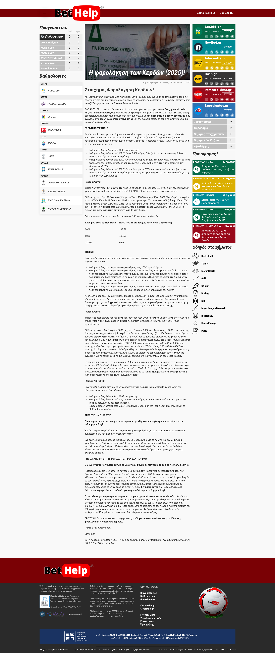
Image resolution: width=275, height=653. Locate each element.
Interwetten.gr (216, 58)
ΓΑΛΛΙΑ (44, 150)
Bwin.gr (211, 74)
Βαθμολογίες (124, 650)
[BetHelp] (68, 570)
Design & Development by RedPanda (54, 650)
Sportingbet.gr (216, 105)
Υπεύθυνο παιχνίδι (150, 618)
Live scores (96, 650)
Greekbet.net (147, 599)
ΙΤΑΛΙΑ (43, 137)
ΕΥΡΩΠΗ (44, 176)
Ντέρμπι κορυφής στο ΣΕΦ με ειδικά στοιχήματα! (215, 201)
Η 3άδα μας (47, 52)
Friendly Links (147, 614)
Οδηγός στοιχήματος (212, 247)
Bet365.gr (213, 26)
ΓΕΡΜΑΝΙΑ (45, 123)
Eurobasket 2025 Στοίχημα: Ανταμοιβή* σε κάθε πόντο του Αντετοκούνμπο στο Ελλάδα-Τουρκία (216, 235)
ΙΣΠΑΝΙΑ (44, 110)
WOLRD (44, 84)
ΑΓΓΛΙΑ (44, 97)
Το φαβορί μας (49, 42)
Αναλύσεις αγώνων (109, 650)
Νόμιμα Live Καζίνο (206, 140)
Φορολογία (201, 128)
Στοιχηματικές (137, 650)
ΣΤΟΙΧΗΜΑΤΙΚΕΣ (206, 12)
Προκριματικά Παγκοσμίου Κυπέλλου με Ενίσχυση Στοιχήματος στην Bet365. (218, 169)
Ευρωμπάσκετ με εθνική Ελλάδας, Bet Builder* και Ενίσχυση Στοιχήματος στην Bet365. (217, 217)
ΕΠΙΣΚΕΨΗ (228, 31)
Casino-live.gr (148, 605)
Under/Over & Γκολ (51, 58)
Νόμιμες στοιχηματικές (209, 134)
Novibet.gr (213, 42)
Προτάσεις (78, 650)
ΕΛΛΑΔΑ (44, 163)
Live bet (87, 650)
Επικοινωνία (147, 621)
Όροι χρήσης (147, 624)
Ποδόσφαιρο (54, 36)
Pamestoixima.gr (218, 90)
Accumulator (48, 63)
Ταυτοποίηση (202, 121)
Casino (147, 650)
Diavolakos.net (148, 593)
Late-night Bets (49, 68)
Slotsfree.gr (147, 608)
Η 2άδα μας (47, 47)
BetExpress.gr (148, 596)
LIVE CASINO (226, 12)
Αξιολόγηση (201, 146)
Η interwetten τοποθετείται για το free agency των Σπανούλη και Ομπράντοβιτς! (217, 186)
